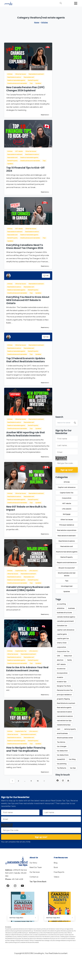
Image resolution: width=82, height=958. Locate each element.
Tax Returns (61, 768)
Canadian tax (62, 625)
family (69, 660)
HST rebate (66, 503)
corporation (61, 647)
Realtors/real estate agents (66, 552)
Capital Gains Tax (66, 493)
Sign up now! (66, 470)
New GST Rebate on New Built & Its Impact (26, 508)
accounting (61, 604)
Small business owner (65, 738)
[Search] (60, 3)
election (60, 660)
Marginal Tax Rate (64, 686)
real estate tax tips (64, 720)
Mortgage (66, 514)
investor (60, 677)
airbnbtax (60, 608)
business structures (64, 612)
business (71, 608)
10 (38, 781)
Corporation (66, 498)
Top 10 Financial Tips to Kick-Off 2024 (25, 169)
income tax (61, 669)
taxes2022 (61, 759)
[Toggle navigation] (76, 3)
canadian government (65, 621)
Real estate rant (66, 546)
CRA (58, 656)
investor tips (61, 682)
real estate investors (65, 716)
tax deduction (62, 751)
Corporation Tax (63, 651)
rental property (70, 729)
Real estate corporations (66, 530)
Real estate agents (64, 707)
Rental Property (67, 557)
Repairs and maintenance (66, 562)
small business (62, 733)
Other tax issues (67, 519)
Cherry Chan (62, 643)
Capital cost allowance (66, 487)
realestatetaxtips (63, 725)
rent (58, 729)
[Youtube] (22, 886)
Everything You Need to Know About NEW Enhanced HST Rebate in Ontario (27, 300)
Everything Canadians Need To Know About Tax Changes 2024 (24, 246)
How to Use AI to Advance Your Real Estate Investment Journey (27, 669)
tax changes (61, 746)
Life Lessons (66, 509)
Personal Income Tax (65, 690)
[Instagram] (15, 886)
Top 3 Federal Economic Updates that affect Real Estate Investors (25, 360)
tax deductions (62, 755)
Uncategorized (66, 586)
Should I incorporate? (67, 568)
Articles (44, 22)
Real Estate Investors (67, 541)
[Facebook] (8, 886)
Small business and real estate (66, 574)
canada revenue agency (66, 617)
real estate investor (64, 712)
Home (36, 22)
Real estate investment (67, 536)
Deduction (68, 656)
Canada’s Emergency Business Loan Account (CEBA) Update (28, 588)
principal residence (64, 695)
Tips (66, 581)
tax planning (61, 764)
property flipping (63, 699)
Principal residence (66, 525)
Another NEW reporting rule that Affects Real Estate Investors (25, 434)
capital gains (62, 634)
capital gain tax (63, 638)
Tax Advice (61, 742)
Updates (66, 591)
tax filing (72, 759)
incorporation (62, 673)
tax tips (73, 768)
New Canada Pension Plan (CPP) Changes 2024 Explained (25, 89)
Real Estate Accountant (66, 703)
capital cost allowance (65, 630)
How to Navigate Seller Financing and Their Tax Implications (25, 749)
